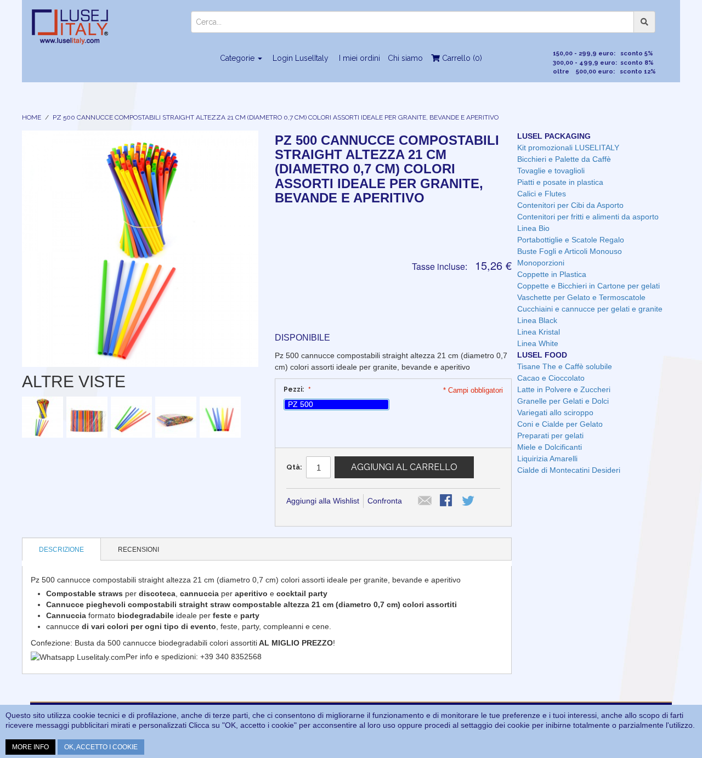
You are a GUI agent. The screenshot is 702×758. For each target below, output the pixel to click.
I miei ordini (359, 58)
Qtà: (294, 467)
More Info (30, 747)
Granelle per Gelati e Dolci (563, 401)
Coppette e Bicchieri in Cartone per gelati (588, 285)
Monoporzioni (540, 262)
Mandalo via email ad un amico (425, 501)
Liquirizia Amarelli (547, 458)
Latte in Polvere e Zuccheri (563, 389)
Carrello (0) (461, 58)
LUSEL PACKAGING (554, 136)
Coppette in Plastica (551, 274)
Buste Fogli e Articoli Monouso (569, 251)
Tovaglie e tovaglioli (551, 170)
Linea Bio (533, 228)
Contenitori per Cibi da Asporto (570, 205)
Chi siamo (405, 58)
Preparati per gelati (550, 435)
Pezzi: (294, 389)
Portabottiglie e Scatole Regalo (570, 239)
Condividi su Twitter (469, 501)
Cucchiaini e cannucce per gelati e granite (590, 308)
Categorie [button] (238, 58)
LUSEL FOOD (542, 354)
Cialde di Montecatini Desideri (568, 470)
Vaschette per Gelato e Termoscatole (581, 297)
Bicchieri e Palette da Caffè (564, 159)
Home (31, 117)
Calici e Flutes (541, 193)
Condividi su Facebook (447, 501)
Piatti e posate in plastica (560, 182)
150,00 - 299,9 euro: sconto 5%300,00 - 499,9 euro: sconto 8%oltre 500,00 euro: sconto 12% (604, 62)
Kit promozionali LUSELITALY (568, 147)
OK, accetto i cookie (101, 747)
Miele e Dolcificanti (549, 447)
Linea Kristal (538, 331)
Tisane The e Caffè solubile (564, 366)
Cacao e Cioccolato (551, 378)
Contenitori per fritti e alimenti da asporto (588, 216)
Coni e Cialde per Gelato (560, 424)
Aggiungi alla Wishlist (322, 500)
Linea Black (537, 320)
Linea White (537, 343)
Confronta (384, 500)
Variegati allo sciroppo (555, 412)
